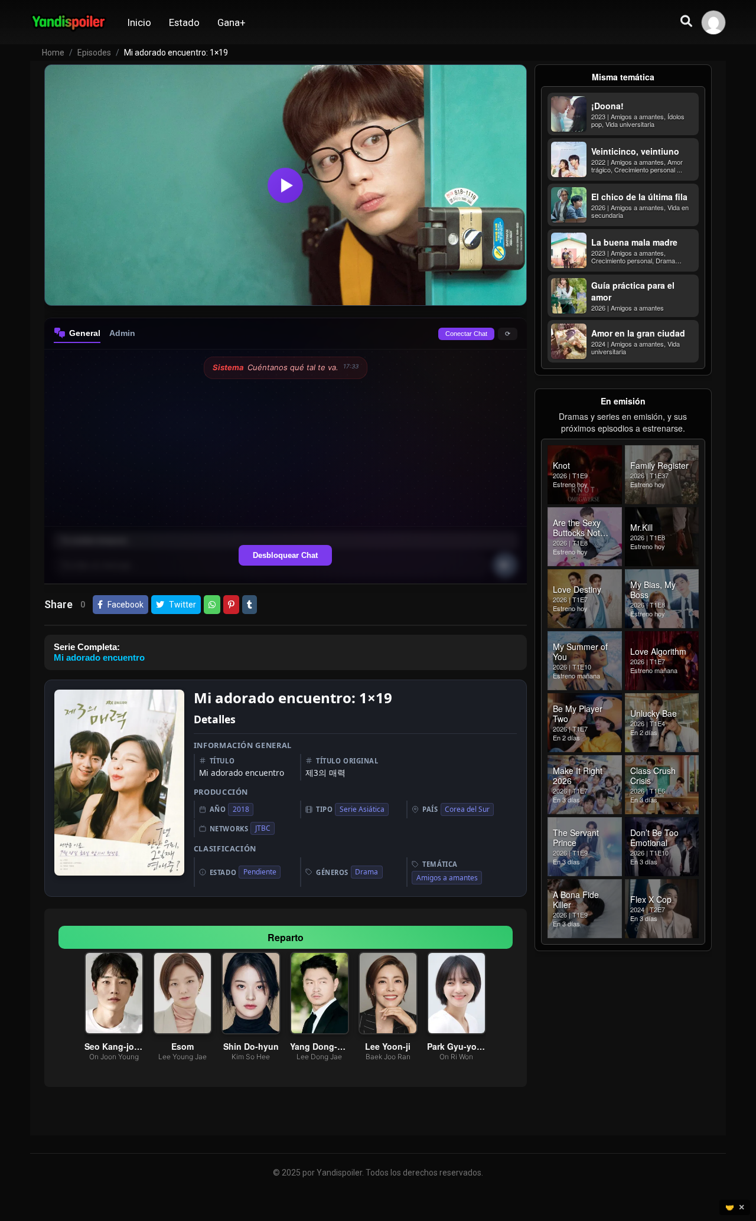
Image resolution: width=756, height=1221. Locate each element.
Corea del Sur (467, 809)
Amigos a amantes (447, 878)
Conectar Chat (466, 333)
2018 (241, 809)
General (84, 333)
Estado (184, 22)
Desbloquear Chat (285, 555)
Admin (122, 333)
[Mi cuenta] (713, 22)
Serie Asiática (362, 809)
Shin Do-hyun (251, 1046)
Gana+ (231, 22)
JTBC (263, 828)
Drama (366, 872)
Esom (182, 1046)
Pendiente (259, 872)
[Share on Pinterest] (231, 604)
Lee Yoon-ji (388, 1046)
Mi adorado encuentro (99, 657)
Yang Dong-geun (319, 1046)
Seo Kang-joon (114, 1046)
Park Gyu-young (456, 1046)
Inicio (139, 22)
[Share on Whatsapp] (212, 604)
